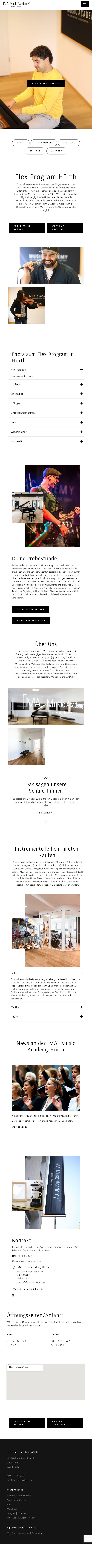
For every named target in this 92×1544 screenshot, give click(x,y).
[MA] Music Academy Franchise (21, 1517)
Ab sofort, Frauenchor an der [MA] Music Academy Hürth (45, 1115)
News (9, 1504)
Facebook (21, 1513)
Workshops (11, 1508)
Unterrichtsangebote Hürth (18, 1495)
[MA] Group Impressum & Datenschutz (24, 1533)
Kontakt (35, 151)
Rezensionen (43, 143)
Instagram (10, 1513)
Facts (21, 143)
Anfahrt (56, 151)
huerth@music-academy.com (19, 1480)
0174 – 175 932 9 (15, 1475)
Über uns (69, 143)
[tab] (46, 369)
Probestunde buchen (16, 1500)
